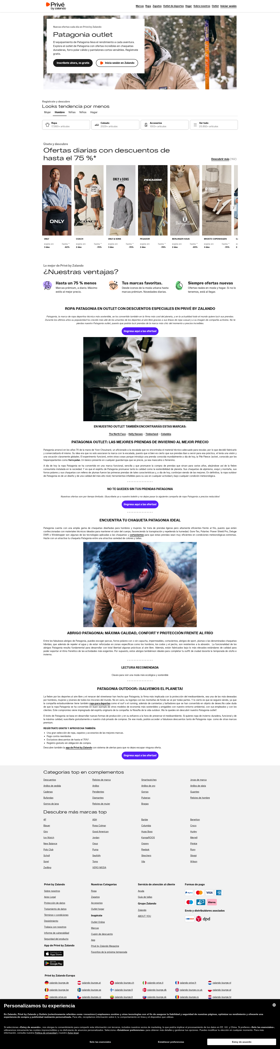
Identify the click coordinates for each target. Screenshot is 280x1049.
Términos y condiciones (56, 915)
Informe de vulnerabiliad (56, 933)
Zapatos (95, 897)
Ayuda (141, 891)
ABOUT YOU (144, 916)
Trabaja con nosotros (55, 927)
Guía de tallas (145, 897)
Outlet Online (98, 922)
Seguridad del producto (56, 939)
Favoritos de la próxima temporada (109, 952)
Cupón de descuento (102, 934)
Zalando (142, 910)
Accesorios (97, 903)
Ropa (94, 891)
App (93, 940)
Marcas (95, 928)
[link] (228, 6)
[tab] (47, 112)
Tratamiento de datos (55, 909)
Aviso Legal (50, 897)
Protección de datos (54, 903)
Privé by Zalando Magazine (105, 946)
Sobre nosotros (52, 891)
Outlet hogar (97, 909)
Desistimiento (51, 921)
